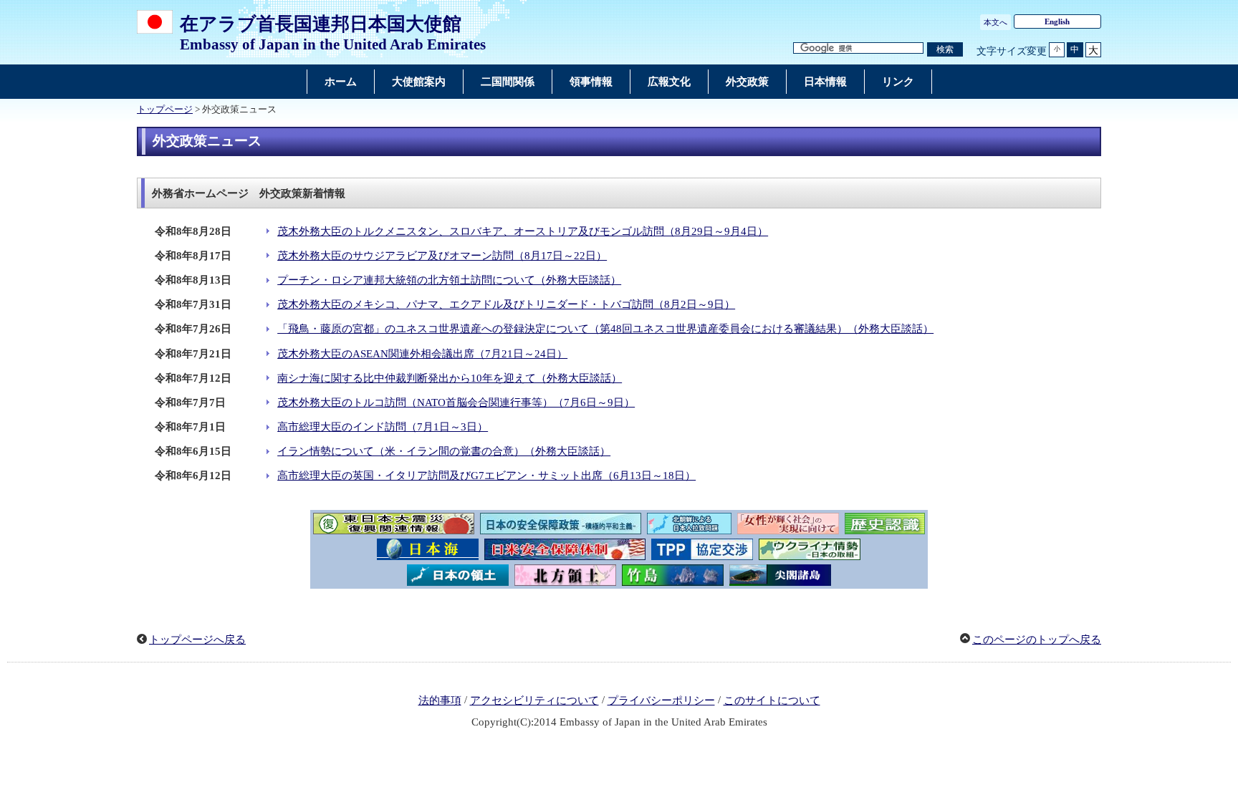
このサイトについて (772, 700)
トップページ (165, 110)
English (1057, 21)
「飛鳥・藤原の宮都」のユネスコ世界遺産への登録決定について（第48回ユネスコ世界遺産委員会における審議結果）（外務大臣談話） (605, 328)
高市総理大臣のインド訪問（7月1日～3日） (382, 427)
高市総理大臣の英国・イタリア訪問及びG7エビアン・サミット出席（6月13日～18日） (486, 475)
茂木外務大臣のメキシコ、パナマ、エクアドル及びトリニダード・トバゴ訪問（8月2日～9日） (506, 304)
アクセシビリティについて (534, 700)
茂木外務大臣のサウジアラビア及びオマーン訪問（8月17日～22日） (442, 255)
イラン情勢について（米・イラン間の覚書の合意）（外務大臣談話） (443, 451)
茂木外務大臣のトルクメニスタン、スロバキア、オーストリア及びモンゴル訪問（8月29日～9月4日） (522, 231)
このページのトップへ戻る (1036, 639)
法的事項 (439, 700)
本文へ (995, 22)
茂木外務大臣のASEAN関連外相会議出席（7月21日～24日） (422, 354)
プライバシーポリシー (661, 700)
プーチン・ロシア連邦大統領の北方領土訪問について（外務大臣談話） (449, 280)
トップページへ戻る (197, 639)
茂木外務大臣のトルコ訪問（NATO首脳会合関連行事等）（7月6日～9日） (456, 402)
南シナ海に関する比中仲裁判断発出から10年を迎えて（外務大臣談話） (449, 378)
